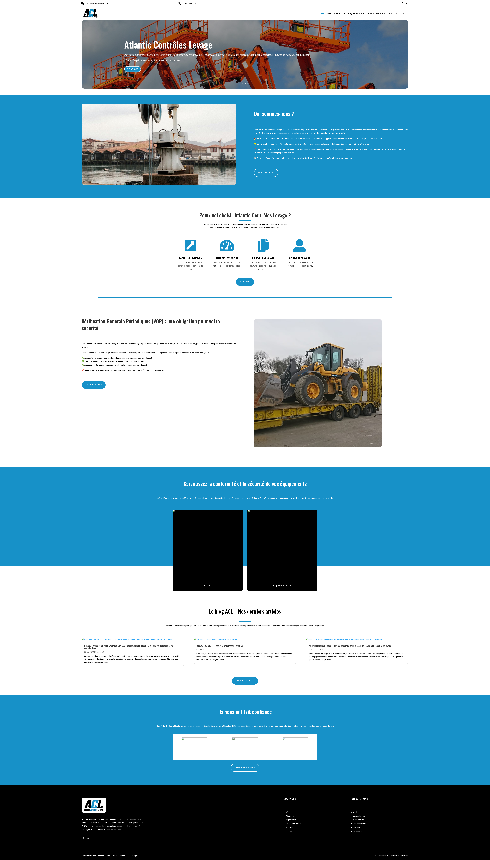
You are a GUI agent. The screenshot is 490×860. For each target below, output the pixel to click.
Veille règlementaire (327, 650)
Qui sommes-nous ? (375, 13)
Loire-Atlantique (359, 816)
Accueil (320, 13)
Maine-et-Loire (358, 820)
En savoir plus (266, 172)
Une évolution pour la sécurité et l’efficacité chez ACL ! (220, 645)
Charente (356, 827)
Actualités (393, 13)
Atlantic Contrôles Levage (168, 44)
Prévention (211, 650)
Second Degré (132, 855)
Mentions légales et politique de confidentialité (391, 855)
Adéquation (339, 13)
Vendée (356, 812)
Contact (404, 13)
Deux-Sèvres (357, 831)
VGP (329, 13)
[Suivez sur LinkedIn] (406, 3)
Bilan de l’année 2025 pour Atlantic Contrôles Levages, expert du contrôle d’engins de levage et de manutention (128, 647)
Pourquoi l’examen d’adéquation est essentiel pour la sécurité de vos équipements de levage (350, 645)
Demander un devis (245, 767)
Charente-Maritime (360, 823)
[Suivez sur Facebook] (402, 3)
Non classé (99, 652)
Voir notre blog (245, 680)
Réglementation (356, 13)
